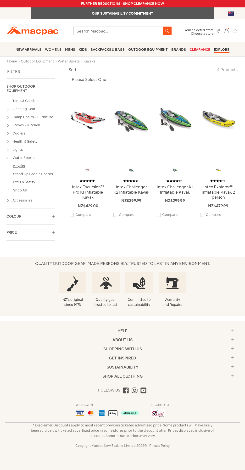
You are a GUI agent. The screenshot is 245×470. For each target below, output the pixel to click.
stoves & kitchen (26, 125)
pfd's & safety (24, 182)
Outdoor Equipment (148, 49)
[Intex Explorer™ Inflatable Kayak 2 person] (218, 120)
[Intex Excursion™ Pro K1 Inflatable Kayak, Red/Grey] (88, 170)
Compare (83, 215)
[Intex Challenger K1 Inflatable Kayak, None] (175, 170)
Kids (83, 49)
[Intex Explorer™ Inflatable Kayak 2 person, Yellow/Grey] (218, 170)
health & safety (25, 141)
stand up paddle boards (33, 174)
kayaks (19, 166)
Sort (73, 69)
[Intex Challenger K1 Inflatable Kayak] (175, 120)
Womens (53, 49)
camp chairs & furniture (32, 117)
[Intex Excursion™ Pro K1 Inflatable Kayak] (88, 120)
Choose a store (202, 33)
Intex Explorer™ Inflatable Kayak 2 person (218, 192)
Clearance (199, 49)
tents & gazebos (25, 101)
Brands (178, 49)
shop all (20, 190)
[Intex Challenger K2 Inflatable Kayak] (131, 120)
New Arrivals (28, 49)
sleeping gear (23, 109)
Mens (70, 49)
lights (17, 149)
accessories (22, 200)
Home (12, 61)
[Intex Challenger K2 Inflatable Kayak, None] (131, 170)
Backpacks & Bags (107, 49)
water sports (23, 158)
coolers (18, 133)
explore (221, 49)
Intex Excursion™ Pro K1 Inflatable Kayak (88, 192)
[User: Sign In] (227, 30)
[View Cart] (235, 30)
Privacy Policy (159, 446)
